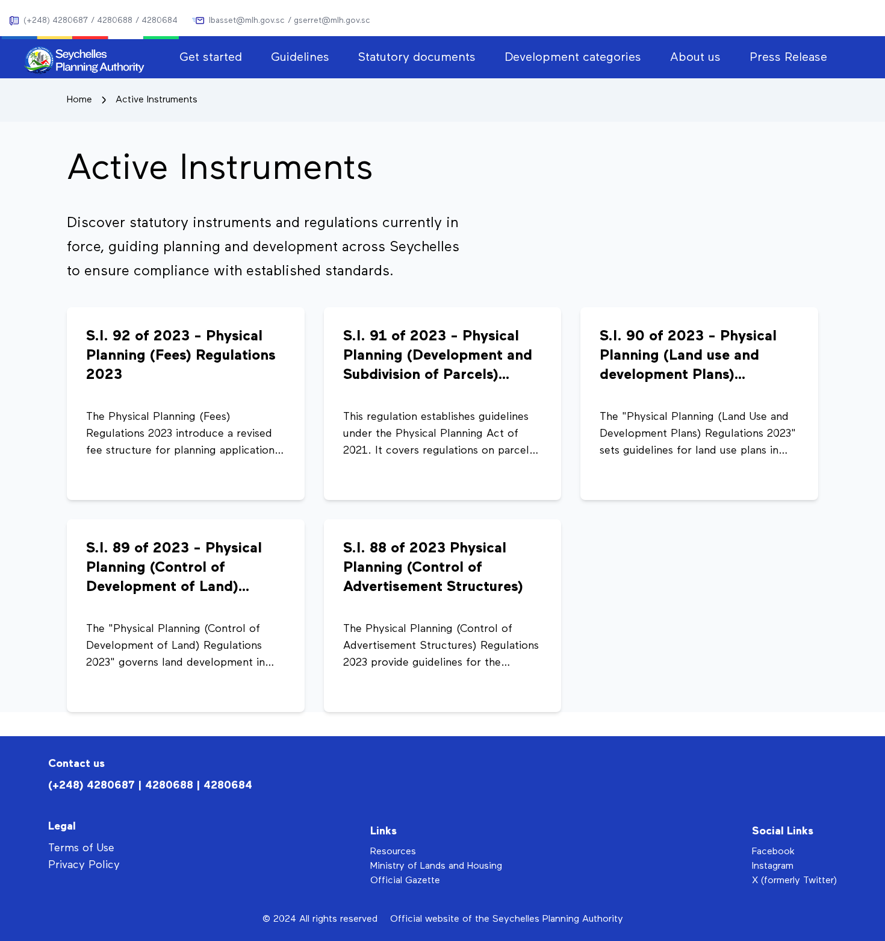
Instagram (772, 866)
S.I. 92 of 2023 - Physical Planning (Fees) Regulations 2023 (181, 355)
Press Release (788, 57)
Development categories (573, 57)
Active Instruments (156, 100)
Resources (393, 852)
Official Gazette (405, 881)
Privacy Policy (84, 865)
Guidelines (300, 57)
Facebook (773, 852)
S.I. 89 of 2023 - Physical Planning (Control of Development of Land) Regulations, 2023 (174, 568)
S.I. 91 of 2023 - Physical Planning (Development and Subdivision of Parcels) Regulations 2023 (437, 356)
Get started (210, 57)
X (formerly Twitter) (794, 881)
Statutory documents (417, 57)
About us (695, 57)
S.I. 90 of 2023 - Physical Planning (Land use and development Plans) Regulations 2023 (688, 356)
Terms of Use (81, 848)
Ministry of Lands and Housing (436, 866)
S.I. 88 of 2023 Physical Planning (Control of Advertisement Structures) (433, 567)
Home (79, 100)
